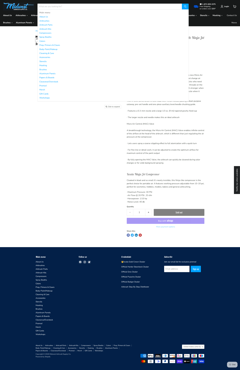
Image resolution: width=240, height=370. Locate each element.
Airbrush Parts (45, 25)
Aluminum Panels (47, 73)
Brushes (43, 69)
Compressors (45, 33)
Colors (42, 41)
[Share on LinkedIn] (136, 235)
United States (192, 346)
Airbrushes (44, 21)
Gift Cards (43, 93)
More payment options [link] (165, 227)
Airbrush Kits (45, 29)
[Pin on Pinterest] (140, 235)
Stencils (43, 61)
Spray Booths (45, 37)
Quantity (130, 207)
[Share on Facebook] (128, 235)
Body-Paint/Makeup (48, 49)
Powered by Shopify (43, 357)
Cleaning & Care (46, 53)
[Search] (185, 6)
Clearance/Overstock (48, 81)
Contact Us (232, 15)
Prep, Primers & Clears (49, 45)
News (234, 22)
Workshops (44, 97)
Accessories (44, 57)
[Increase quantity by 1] (148, 212)
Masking (43, 65)
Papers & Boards (46, 77)
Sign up (196, 269)
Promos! (43, 85)
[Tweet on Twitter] (132, 235)
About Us (43, 16)
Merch (42, 89)
